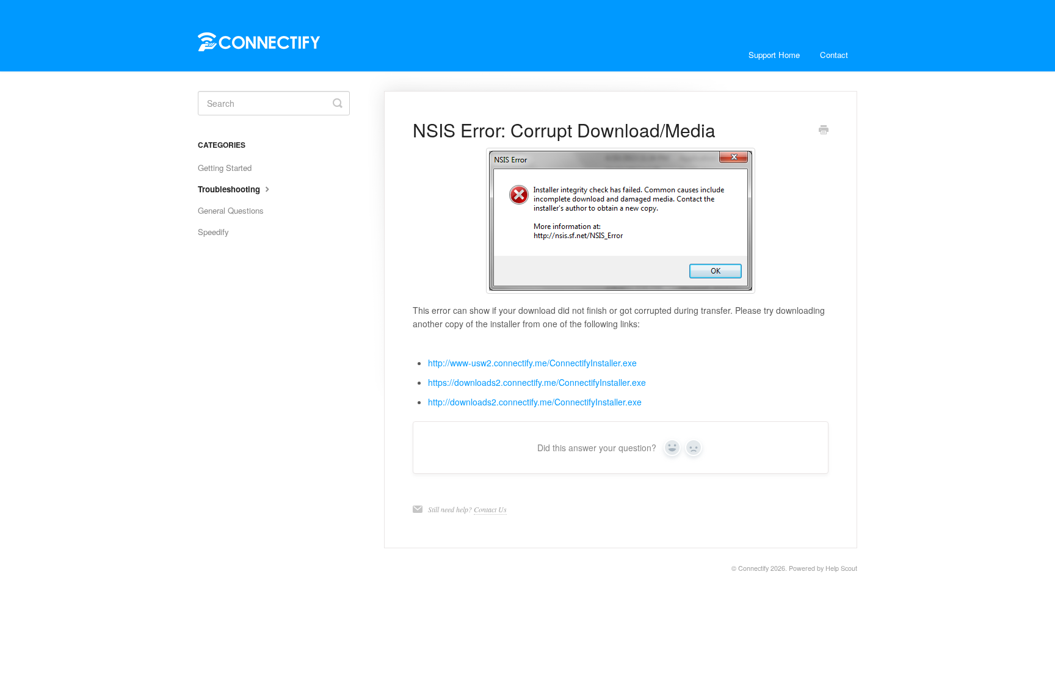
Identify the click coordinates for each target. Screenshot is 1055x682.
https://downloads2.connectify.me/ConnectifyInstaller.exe (537, 382)
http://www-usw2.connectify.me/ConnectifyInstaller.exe (532, 363)
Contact (834, 54)
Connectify (753, 568)
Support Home (774, 54)
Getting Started (225, 167)
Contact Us (490, 509)
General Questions (231, 210)
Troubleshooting (230, 189)
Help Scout (841, 568)
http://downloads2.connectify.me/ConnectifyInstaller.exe (535, 402)
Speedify (213, 232)
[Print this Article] (823, 130)
